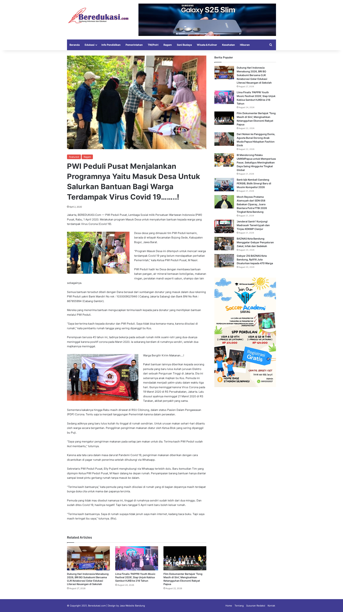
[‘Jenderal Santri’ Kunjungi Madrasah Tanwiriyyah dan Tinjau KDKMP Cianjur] (224, 226)
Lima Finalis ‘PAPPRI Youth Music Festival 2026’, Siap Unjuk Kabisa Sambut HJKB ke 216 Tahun (135, 577)
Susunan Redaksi (255, 605)
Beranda (74, 44)
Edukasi (90, 44)
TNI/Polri (153, 44)
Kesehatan (228, 44)
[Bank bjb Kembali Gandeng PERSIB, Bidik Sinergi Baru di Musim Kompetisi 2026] (224, 184)
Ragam (167, 44)
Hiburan (245, 44)
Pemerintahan (134, 44)
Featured (74, 156)
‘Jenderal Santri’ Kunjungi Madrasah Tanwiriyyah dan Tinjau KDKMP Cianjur (253, 225)
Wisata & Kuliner (207, 44)
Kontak (271, 605)
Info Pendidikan (111, 44)
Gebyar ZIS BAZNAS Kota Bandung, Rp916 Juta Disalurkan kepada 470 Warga (255, 259)
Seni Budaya (184, 44)
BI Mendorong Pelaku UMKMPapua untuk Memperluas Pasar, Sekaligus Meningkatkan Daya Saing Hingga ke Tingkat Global (256, 162)
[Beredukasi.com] (98, 15)
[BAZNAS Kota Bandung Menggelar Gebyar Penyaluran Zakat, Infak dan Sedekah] (224, 243)
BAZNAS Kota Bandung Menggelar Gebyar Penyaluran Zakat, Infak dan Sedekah (255, 242)
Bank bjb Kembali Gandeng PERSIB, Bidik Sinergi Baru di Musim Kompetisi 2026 (254, 183)
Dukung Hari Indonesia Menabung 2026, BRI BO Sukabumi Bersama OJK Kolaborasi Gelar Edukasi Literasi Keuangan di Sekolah (254, 75)
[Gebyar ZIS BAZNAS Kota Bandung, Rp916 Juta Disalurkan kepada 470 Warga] (224, 260)
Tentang (239, 605)
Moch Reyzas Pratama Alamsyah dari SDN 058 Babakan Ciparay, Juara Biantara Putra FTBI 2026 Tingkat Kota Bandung (252, 204)
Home (228, 605)
